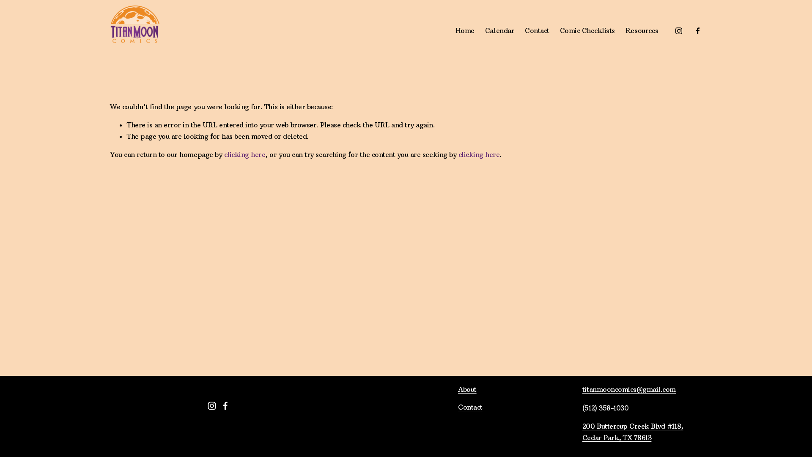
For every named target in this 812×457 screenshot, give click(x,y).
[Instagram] (679, 31)
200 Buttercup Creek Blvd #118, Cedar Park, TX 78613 (632, 432)
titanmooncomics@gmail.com (629, 389)
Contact (537, 30)
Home (465, 30)
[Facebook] (698, 31)
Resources (641, 30)
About (467, 389)
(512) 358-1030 (605, 408)
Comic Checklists (587, 30)
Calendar (499, 30)
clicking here (245, 154)
